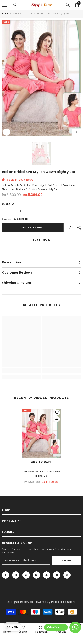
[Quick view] (57, 419)
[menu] (4, 4)
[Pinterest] (26, 575)
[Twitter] (67, 575)
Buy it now (41, 240)
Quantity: (8, 203)
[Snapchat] (46, 575)
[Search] (15, 4)
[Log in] (68, 5)
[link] (70, 227)
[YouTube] (56, 575)
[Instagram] (15, 575)
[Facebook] (5, 575)
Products (17, 13)
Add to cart (33, 227)
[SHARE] (78, 227)
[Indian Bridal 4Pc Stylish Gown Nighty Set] (41, 433)
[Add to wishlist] (57, 412)
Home (5, 13)
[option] (41, 78)
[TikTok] (36, 575)
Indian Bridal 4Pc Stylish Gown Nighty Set (41, 473)
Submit (66, 560)
